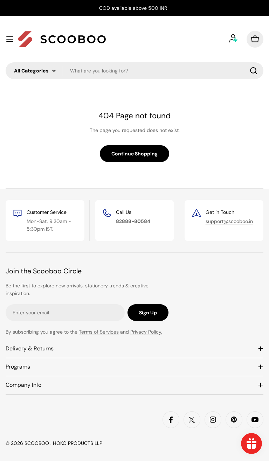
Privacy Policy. (146, 332)
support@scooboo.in (229, 221)
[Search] (253, 71)
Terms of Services (99, 332)
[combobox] (134, 70)
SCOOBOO (37, 443)
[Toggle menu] (10, 39)
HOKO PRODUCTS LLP (77, 443)
